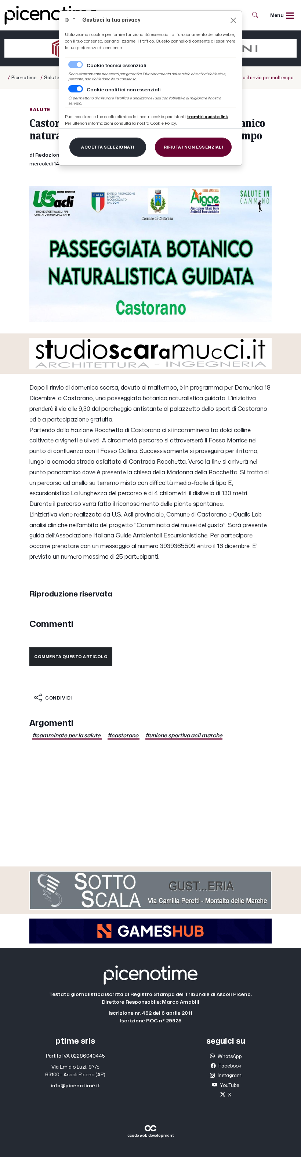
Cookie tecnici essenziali (116, 65)
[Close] (233, 20)
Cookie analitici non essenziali (124, 90)
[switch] (75, 88)
